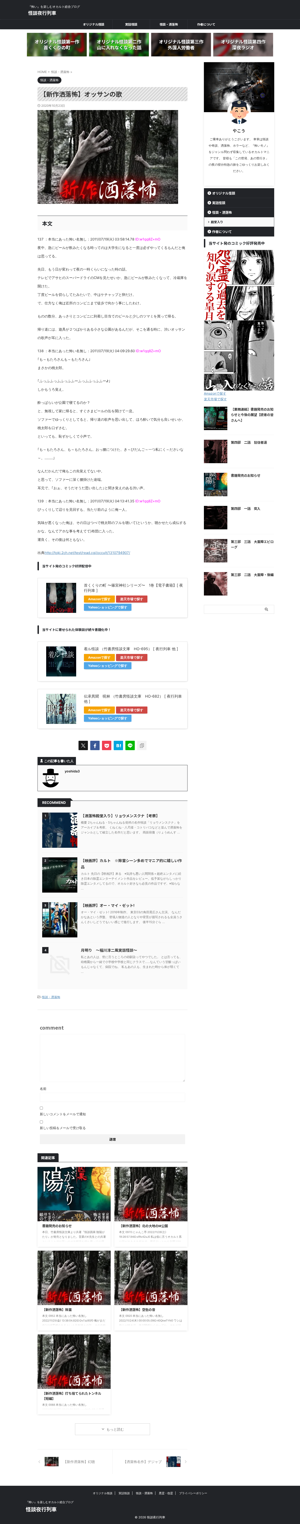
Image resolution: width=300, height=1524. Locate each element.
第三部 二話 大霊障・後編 (252, 574)
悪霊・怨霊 (166, 1493)
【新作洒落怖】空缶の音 (137, 1309)
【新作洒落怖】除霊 (57, 1309)
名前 (43, 1089)
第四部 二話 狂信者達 (249, 442)
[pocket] (106, 745)
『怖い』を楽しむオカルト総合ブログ (50, 1502)
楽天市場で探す (131, 599)
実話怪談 (131, 24)
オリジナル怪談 (93, 24)
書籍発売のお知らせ (57, 1225)
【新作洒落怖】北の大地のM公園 (143, 1225)
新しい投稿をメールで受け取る (63, 1128)
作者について (206, 24)
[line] (130, 745)
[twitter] (83, 745)
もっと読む (115, 1429)
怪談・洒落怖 (169, 24)
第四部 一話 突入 (245, 508)
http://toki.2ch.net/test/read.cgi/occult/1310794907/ (87, 552)
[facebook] (95, 745)
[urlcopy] (141, 745)
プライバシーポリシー (193, 1493)
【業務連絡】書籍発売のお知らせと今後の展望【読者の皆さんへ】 (252, 415)
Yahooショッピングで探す (107, 607)
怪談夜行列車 (42, 12)
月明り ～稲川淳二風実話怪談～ (109, 950)
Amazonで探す (99, 599)
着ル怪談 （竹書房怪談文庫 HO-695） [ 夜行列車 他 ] (131, 648)
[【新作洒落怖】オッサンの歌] (118, 745)
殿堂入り (217, 222)
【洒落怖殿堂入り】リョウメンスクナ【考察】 (120, 815)
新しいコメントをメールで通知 (63, 1114)
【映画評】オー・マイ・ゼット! (108, 905)
